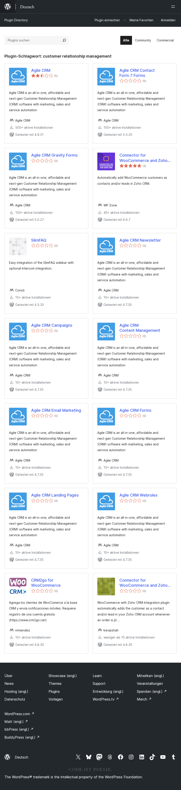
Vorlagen (56, 699)
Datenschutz (14, 699)
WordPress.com (19, 714)
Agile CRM (40, 70)
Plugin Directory (16, 20)
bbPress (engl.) (19, 729)
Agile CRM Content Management (139, 328)
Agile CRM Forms (135, 410)
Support (99, 683)
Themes (55, 683)
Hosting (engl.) (16, 691)
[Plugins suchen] (64, 40)
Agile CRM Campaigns (51, 325)
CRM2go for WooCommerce (46, 583)
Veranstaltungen (150, 683)
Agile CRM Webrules (138, 495)
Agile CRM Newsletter (140, 240)
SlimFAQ (38, 240)
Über (8, 676)
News (9, 683)
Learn (97, 676)
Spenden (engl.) (152, 691)
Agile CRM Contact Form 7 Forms (137, 73)
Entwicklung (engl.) (108, 691)
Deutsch (21, 757)
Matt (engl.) (16, 721)
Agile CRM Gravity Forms (54, 155)
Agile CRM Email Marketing (56, 410)
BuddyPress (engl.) (22, 737)
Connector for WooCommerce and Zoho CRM (143, 158)
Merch (144, 699)
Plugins (54, 691)
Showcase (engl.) (63, 676)
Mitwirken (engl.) (150, 676)
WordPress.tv (106, 699)
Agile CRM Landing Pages (55, 495)
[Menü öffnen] (174, 6)
